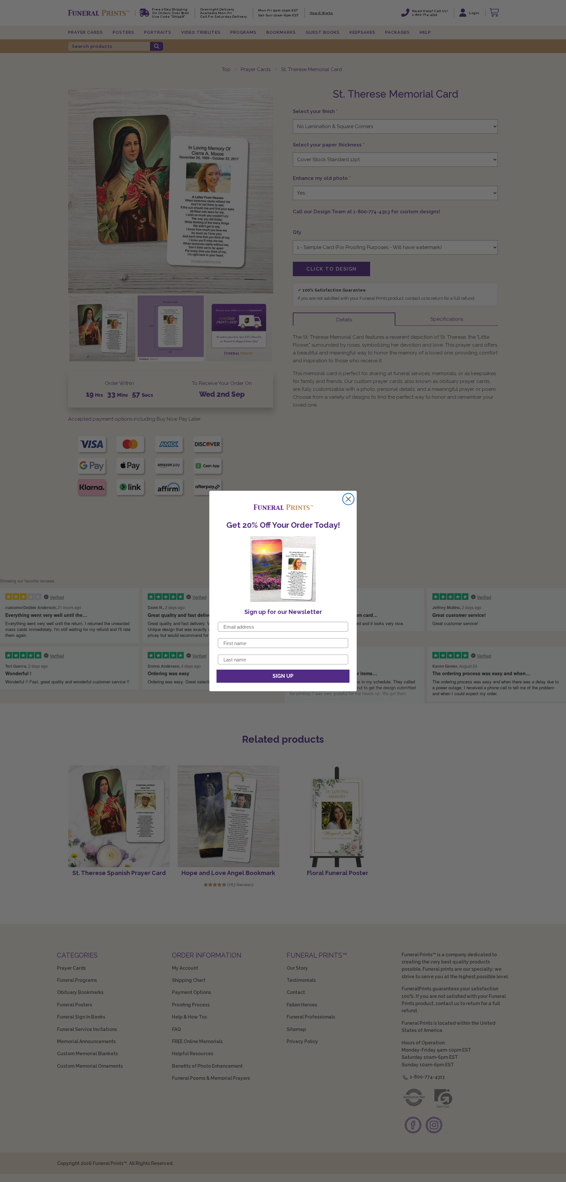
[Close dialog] (348, 499)
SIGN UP (283, 676)
